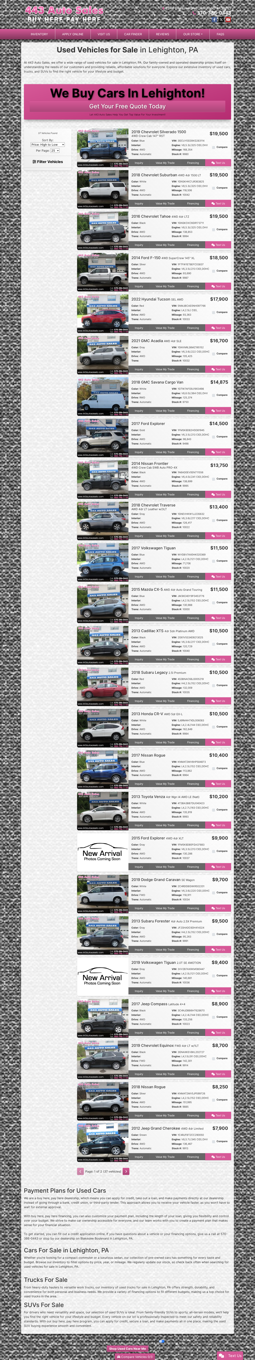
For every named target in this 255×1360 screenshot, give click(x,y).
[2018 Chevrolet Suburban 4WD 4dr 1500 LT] (102, 189)
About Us (118, 1338)
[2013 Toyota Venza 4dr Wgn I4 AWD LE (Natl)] (102, 811)
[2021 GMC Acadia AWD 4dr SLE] (102, 355)
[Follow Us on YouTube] (228, 19)
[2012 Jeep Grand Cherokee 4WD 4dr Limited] (102, 1142)
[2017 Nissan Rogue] (102, 769)
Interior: (136, 145)
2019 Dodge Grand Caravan (163, 879)
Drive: (135, 149)
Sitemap (133, 1341)
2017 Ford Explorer (148, 423)
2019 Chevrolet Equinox (165, 1045)
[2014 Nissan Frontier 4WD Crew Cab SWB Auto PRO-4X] (102, 479)
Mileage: (177, 149)
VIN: (174, 140)
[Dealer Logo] (64, 14)
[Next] (126, 1171)
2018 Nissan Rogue (149, 1087)
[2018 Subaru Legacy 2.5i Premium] (102, 686)
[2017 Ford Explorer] (102, 438)
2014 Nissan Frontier (154, 465)
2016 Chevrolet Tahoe (160, 216)
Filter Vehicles (49, 161)
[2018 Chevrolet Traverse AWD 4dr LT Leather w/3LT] (102, 520)
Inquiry (139, 162)
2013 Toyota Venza (165, 796)
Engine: (176, 145)
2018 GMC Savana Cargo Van (157, 382)
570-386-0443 (214, 12)
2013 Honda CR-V (157, 714)
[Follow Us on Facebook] (214, 19)
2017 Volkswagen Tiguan (154, 548)
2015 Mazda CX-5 (166, 589)
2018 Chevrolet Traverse (153, 507)
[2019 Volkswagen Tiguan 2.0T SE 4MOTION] (102, 977)
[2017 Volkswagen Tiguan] (102, 562)
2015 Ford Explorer (157, 838)
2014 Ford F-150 (163, 258)
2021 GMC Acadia (156, 341)
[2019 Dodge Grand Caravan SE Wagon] (102, 894)
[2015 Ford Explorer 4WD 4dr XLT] (102, 852)
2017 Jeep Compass (158, 1004)
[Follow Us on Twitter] (221, 19)
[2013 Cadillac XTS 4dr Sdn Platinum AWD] (102, 645)
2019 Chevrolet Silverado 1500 (158, 134)
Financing (193, 162)
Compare (222, 146)
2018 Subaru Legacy (158, 672)
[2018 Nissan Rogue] (102, 1101)
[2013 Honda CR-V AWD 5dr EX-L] (102, 728)
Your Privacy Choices (148, 1341)
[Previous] (80, 1171)
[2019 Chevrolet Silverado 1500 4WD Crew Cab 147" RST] (102, 147)
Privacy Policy (142, 1338)
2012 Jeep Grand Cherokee (167, 1128)
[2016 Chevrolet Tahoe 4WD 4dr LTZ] (102, 230)
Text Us (220, 162)
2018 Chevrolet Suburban (166, 175)
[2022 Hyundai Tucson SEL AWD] (102, 313)
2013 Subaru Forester (166, 921)
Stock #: (177, 154)
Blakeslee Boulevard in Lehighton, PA (106, 1238)
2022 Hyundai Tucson (157, 299)
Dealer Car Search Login (101, 1341)
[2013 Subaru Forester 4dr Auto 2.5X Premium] (102, 935)
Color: (135, 140)
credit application (83, 1234)
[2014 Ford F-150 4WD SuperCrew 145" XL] (102, 272)
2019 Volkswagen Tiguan (166, 962)
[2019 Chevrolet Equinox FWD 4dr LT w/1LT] (102, 1059)
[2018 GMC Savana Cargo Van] (102, 396)
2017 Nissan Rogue (148, 755)
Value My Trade (165, 162)
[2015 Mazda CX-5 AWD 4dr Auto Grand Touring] (102, 603)
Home (109, 1338)
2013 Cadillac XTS (163, 631)
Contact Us (129, 1338)
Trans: (135, 154)
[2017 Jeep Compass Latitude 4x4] (102, 1018)
